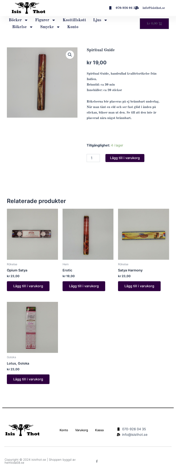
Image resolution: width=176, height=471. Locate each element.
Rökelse (19, 27)
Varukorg (81, 430)
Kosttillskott (74, 20)
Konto (72, 27)
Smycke (47, 27)
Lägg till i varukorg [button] (28, 286)
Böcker (15, 20)
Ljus (97, 20)
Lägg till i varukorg (125, 158)
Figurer (42, 20)
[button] (70, 55)
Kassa (99, 430)
